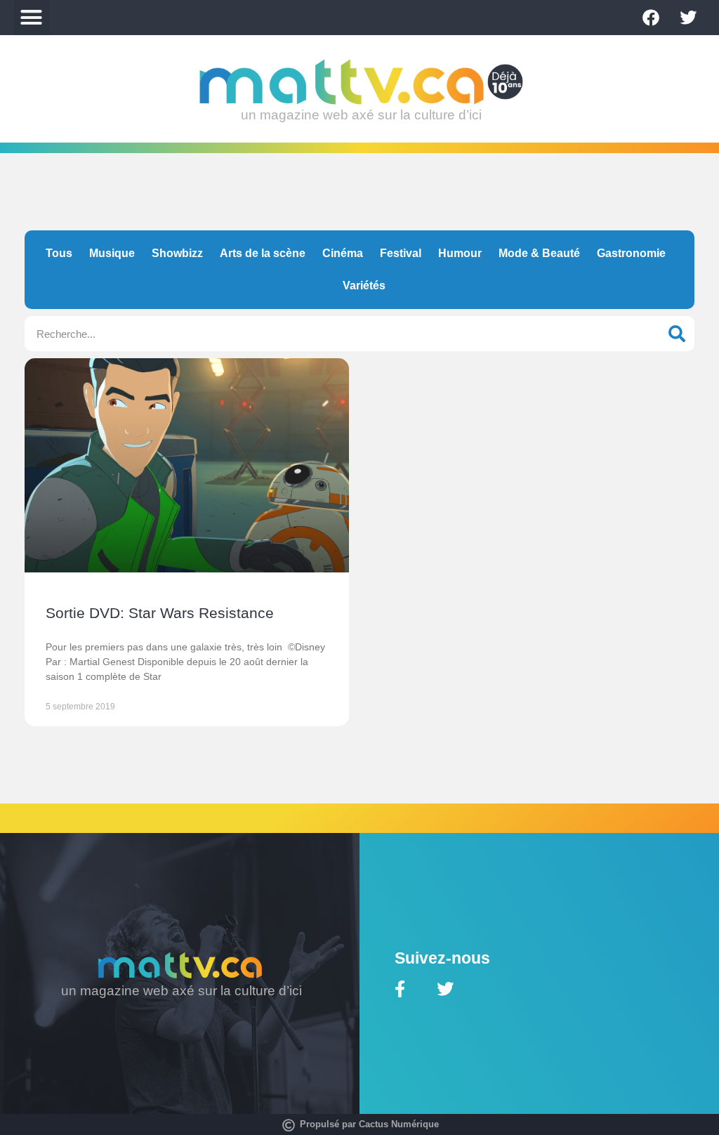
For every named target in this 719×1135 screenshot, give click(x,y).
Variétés (364, 285)
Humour (460, 253)
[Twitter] (688, 17)
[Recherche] (676, 333)
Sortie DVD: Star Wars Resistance (160, 613)
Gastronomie (631, 253)
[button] (31, 17)
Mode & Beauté (539, 253)
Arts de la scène (262, 253)
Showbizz (177, 253)
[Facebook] (651, 17)
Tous (59, 253)
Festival (400, 253)
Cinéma (342, 253)
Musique (112, 253)
